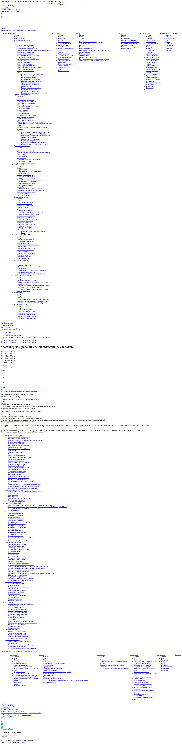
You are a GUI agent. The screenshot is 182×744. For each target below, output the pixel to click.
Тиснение (82, 40)
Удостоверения (22, 154)
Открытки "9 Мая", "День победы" (28, 214)
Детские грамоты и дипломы (26, 253)
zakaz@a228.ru (5, 8)
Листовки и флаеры (64, 42)
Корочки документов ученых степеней (33, 142)
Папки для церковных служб (26, 318)
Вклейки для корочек (24, 118)
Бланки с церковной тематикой (27, 316)
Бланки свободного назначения (31, 89)
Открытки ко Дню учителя (26, 224)
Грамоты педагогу (23, 251)
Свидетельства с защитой (25, 69)
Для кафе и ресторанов (21, 260)
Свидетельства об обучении (30, 84)
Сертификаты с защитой (25, 54)
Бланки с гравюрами (24, 62)
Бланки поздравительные (22, 234)
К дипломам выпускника (29, 141)
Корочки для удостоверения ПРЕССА (33, 134)
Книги (60, 69)
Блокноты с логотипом (24, 204)
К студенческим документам (26, 115)
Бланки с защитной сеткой (29, 76)
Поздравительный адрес (25, 241)
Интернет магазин (19, 38)
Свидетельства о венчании (26, 313)
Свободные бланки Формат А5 (31, 91)
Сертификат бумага (27, 86)
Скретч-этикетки (63, 54)
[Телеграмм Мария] (2, 24)
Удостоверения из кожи (25, 105)
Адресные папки (19, 164)
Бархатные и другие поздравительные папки (31, 190)
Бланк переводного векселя (26, 66)
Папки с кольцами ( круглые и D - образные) (31, 270)
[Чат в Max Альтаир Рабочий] (2, 14)
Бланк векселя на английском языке (29, 67)
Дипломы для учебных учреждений (29, 159)
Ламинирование (84, 52)
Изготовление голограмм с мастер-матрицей (31, 303)
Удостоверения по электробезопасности (30, 122)
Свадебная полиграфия (65, 55)
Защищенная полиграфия (22, 40)
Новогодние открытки (24, 210)
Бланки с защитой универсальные (28, 47)
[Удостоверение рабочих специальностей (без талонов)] (19, 340)
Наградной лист (22, 255)
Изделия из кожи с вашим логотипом (33, 231)
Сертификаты (21, 158)
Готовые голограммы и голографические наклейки (34, 299)
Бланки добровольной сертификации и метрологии (34, 50)
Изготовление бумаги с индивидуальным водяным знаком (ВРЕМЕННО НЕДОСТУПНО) (33, 286)
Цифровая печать (84, 54)
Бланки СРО (21, 60)
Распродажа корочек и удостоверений (33, 144)
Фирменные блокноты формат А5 (25, 677)
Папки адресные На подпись (26, 178)
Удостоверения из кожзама (26, 103)
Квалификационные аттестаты (31, 81)
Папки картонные (63, 71)
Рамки (23, 233)
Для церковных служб (21, 304)
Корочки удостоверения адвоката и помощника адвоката (26, 568)
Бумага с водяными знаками (23, 275)
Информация (166, 33)
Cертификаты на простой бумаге (28, 59)
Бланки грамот (22, 246)
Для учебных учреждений (22, 146)
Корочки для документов (22, 94)
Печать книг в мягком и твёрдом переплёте (93, 50)
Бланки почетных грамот (25, 250)
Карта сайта (37, 713)
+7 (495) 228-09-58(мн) (8, 716)
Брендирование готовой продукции (90, 42)
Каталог (12, 33)
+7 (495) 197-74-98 (54, 3)
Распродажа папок (23, 195)
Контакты (178, 33)
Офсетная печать (84, 55)
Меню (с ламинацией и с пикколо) (28, 267)
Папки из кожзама (23, 173)
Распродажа (146, 33)
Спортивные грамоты (24, 258)
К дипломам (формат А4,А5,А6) (27, 106)
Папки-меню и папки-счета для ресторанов (31, 274)
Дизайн (168, 42)
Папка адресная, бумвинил (26, 176)
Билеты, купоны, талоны (25, 71)
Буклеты (60, 52)
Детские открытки (23, 207)
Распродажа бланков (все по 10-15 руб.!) (34, 93)
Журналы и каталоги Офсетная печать (64, 58)
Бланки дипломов (23, 243)
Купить (3, 387)
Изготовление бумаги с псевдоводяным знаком (32, 289)
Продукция (57, 33)
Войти (3, 28)
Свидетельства (22, 156)
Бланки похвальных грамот (26, 248)
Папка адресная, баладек (25, 175)
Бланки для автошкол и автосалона (32, 74)
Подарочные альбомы (24, 193)
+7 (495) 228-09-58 (54, 1)
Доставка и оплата (169, 46)
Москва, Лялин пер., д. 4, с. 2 (10, 709)
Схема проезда (26, 715)
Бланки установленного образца (31, 88)
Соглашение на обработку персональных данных (17, 713)
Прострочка (83, 45)
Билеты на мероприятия (65, 43)
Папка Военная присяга (25, 185)
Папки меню (21, 268)
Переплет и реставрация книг (88, 47)
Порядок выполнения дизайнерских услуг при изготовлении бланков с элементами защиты (94, 59)
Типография (9, 332)
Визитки (60, 40)
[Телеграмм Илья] (2, 21)
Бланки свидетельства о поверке (31, 79)
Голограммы (18, 292)
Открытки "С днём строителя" (27, 219)
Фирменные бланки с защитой (23, 667)
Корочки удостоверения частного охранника (35, 132)
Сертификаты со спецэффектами (28, 55)
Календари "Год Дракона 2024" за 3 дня (30, 212)
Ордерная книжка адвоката (30, 83)
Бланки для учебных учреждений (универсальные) (33, 152)
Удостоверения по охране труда (27, 120)
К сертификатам (22, 110)
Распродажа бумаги (23, 291)
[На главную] (28, 1)
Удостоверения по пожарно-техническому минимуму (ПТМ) (28, 566)
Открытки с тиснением (25, 226)
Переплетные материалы (170, 49)
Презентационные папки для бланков (29, 188)
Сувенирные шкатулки (24, 228)
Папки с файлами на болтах (26, 272)
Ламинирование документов (26, 101)
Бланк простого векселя (25, 64)
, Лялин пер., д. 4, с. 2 (10, 9)
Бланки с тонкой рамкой (29, 77)
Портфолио (169, 43)
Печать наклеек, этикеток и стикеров (26, 668)
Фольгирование (84, 43)
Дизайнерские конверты (25, 209)
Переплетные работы (86, 48)
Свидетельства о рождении (26, 192)
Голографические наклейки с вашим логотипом (32, 301)
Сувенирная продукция (21, 197)
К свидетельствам (23, 112)
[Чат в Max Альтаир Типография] (2, 17)
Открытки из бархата (24, 222)
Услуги (77, 33)
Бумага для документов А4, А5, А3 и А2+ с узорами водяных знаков (30, 505)
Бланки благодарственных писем (28, 245)
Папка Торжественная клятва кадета (29, 180)
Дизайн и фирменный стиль (88, 57)
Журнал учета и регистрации (30, 139)
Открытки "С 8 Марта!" (25, 217)
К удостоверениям (23, 113)
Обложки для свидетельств (26, 314)
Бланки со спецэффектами (26, 52)
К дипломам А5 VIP (24, 108)
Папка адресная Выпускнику (26, 183)
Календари (61, 67)
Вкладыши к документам (25, 117)
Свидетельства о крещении (26, 311)
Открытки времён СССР (25, 221)
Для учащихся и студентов (26, 163)
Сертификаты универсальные (27, 48)
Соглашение (21, 742)
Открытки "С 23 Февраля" (26, 216)
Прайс (168, 40)
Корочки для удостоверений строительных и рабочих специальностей (35, 136)
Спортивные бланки (24, 57)
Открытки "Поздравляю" (25, 205)
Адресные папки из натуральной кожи (29, 171)
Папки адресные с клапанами (27, 181)
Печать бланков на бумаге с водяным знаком (66, 65)
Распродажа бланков (24, 257)
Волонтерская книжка (24, 161)
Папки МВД (21, 187)
